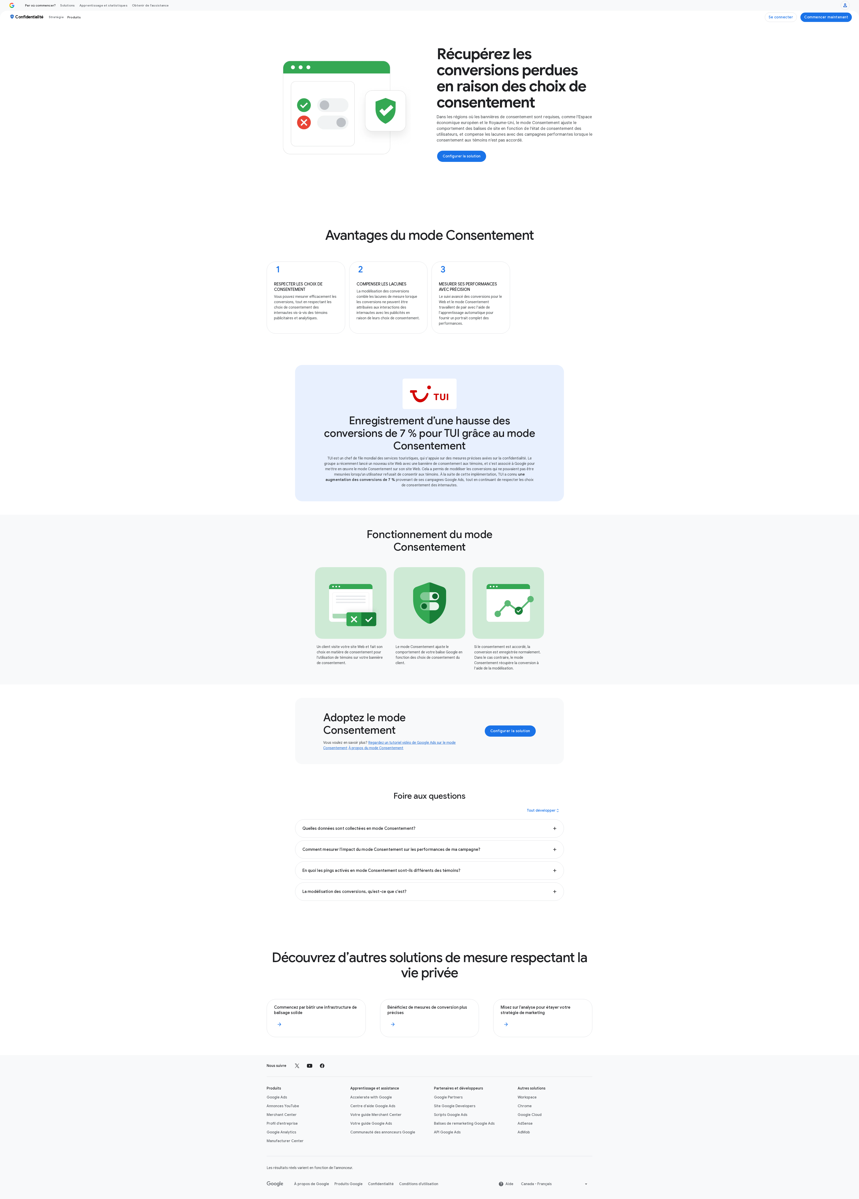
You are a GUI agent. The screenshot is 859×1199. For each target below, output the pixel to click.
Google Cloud (530, 1115)
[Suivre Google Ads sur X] (297, 1065)
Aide (509, 1184)
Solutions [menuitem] (67, 5)
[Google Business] (12, 5)
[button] (429, 828)
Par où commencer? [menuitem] (40, 5)
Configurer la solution (510, 731)
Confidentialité (381, 1184)
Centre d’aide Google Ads (372, 1106)
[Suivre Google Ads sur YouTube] (309, 1065)
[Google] (275, 1184)
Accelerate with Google (371, 1097)
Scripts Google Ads (450, 1115)
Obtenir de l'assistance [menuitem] (150, 5)
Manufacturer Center (285, 1141)
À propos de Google (311, 1184)
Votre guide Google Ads (371, 1123)
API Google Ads (447, 1132)
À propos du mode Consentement (376, 748)
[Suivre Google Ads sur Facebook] (322, 1065)
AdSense (525, 1123)
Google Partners (448, 1097)
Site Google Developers (454, 1106)
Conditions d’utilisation (418, 1184)
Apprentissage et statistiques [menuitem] (103, 5)
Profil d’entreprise (282, 1123)
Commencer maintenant (826, 17)
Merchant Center (282, 1115)
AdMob (524, 1132)
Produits (74, 17)
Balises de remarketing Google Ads (464, 1123)
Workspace (527, 1097)
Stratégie (56, 17)
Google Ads (277, 1097)
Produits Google (348, 1184)
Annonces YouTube (283, 1106)
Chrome (525, 1106)
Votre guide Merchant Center (376, 1115)
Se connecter (781, 17)
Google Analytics (281, 1132)
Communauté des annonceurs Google (382, 1132)
